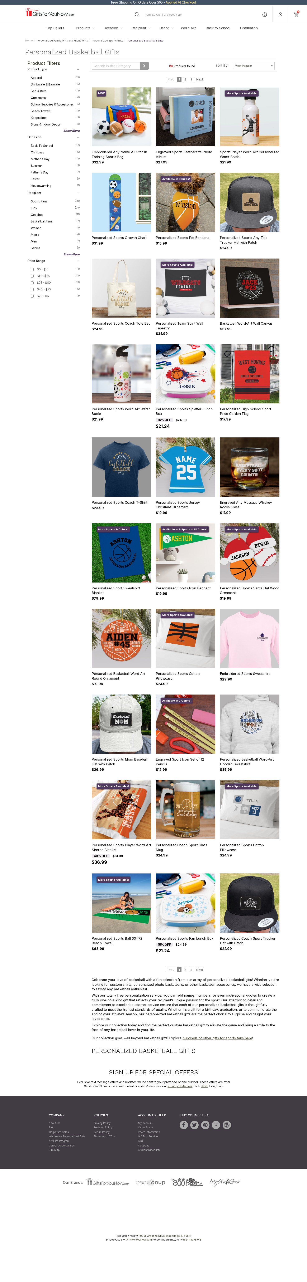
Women (55, 228)
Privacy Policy (102, 1123)
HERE (204, 1086)
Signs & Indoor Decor (55, 124)
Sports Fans (55, 201)
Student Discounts (149, 1150)
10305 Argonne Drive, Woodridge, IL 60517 (165, 1235)
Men (55, 241)
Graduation (249, 28)
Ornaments (55, 98)
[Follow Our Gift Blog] (227, 1125)
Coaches (55, 215)
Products (83, 28)
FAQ (140, 1141)
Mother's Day (55, 159)
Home (29, 40)
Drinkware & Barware (55, 84)
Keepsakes (55, 118)
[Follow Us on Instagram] (216, 1125)
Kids (55, 208)
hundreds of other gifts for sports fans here (217, 1038)
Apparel (55, 78)
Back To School (55, 146)
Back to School (218, 28)
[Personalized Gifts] (49, 15)
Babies (55, 248)
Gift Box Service (148, 1136)
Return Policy (102, 1132)
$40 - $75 (44, 289)
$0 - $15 (42, 269)
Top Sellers (55, 28)
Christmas (55, 152)
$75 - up (43, 296)
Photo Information (149, 1132)
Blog (52, 1127)
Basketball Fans (55, 221)
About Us (54, 1123)
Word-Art (188, 28)
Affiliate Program (59, 1141)
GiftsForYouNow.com (139, 1239)
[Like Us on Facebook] (184, 1125)
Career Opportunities (62, 1145)
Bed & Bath (55, 91)
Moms (55, 235)
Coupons (143, 1145)
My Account (145, 1123)
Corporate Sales (59, 1132)
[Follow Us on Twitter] (194, 1125)
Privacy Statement (180, 1086)
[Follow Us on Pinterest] (205, 1125)
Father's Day (55, 172)
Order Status (146, 1127)
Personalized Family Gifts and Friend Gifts (62, 40)
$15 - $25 (43, 276)
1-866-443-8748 (190, 1239)
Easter (55, 179)
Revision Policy (103, 1127)
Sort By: (221, 65)
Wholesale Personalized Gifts (67, 1136)
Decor (164, 28)
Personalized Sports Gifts (107, 40)
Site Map (54, 1150)
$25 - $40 (44, 283)
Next (199, 79)
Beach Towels (55, 111)
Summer (55, 166)
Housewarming (55, 186)
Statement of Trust (105, 1136)
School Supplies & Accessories (55, 104)
